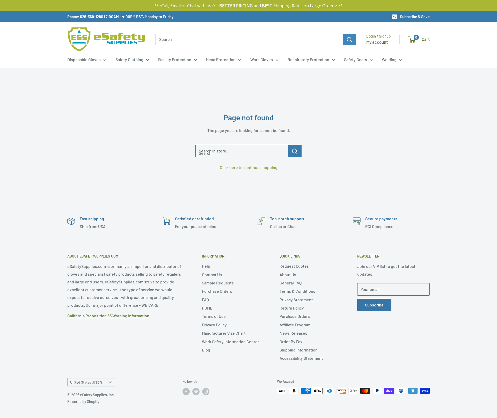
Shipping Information (299, 349)
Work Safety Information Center (230, 341)
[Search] (349, 39)
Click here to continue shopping (248, 167)
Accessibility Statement (301, 358)
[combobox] (249, 39)
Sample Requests (218, 282)
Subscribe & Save (415, 16)
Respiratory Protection (308, 59)
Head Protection (221, 59)
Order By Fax (291, 341)
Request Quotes (294, 265)
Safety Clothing (129, 59)
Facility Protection (174, 59)
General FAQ (291, 282)
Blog (206, 349)
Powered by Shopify (83, 401)
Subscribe (374, 304)
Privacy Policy (214, 324)
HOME (207, 307)
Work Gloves (261, 59)
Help (206, 265)
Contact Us (212, 274)
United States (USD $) (86, 382)
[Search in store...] (295, 151)
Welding (389, 59)
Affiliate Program (295, 324)
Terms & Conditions (297, 291)
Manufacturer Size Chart (224, 333)
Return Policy (292, 307)
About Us (288, 274)
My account (377, 42)
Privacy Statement (296, 299)
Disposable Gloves (84, 59)
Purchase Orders (217, 291)
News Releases (293, 333)
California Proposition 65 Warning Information (108, 315)
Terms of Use (214, 316)
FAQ (205, 299)
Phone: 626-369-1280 (85, 16)
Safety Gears (355, 59)
